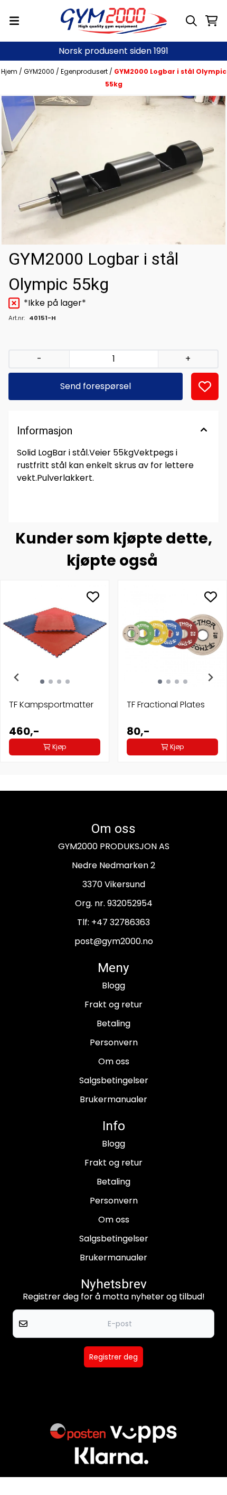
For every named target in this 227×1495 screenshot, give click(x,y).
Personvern (114, 1042)
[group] (54, 677)
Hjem (10, 71)
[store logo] (114, 21)
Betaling (113, 1023)
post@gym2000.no (113, 941)
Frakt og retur (113, 1004)
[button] (204, 386)
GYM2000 (40, 71)
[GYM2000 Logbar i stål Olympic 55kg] (113, 170)
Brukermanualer (113, 1099)
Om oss (113, 1061)
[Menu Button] (14, 21)
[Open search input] (191, 20)
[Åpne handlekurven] (211, 21)
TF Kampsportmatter (51, 704)
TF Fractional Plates (166, 704)
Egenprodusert (85, 71)
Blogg (113, 985)
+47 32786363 (120, 922)
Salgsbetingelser (113, 1080)
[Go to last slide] (16, 677)
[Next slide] (210, 677)
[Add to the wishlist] (93, 596)
